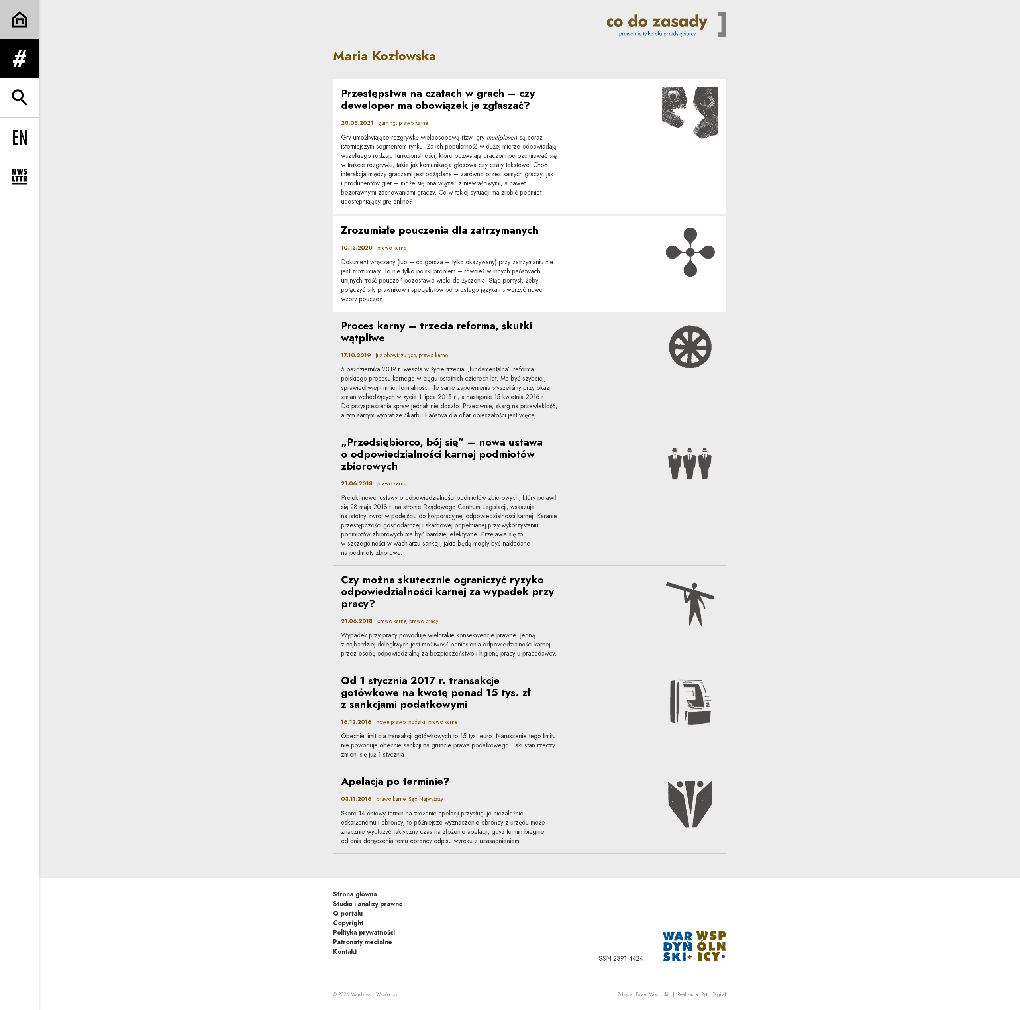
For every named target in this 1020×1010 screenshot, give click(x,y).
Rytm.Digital (713, 994)
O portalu (348, 913)
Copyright (348, 922)
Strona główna (355, 894)
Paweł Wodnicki (652, 994)
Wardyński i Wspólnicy (374, 994)
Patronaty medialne (362, 942)
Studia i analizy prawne (368, 903)
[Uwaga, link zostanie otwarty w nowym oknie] (694, 945)
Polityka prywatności (364, 932)
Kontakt (345, 951)
